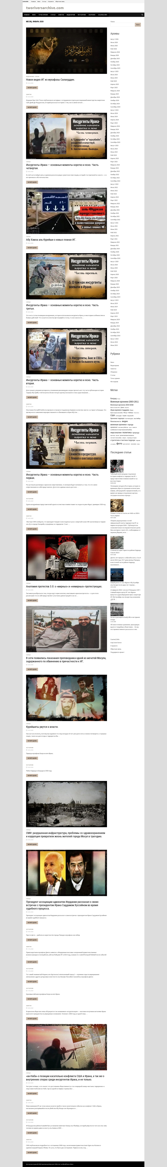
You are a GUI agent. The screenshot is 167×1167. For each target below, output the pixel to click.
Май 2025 (113, 81)
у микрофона (113, 444)
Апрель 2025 (114, 84)
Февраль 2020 (115, 281)
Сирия (124, 416)
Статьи (44, 1)
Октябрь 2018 (115, 332)
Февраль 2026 (115, 52)
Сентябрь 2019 (115, 297)
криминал (114, 427)
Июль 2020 (114, 265)
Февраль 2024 (115, 126)
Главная (33, 1)
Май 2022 (113, 194)
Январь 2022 (114, 207)
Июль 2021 (114, 226)
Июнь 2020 (114, 268)
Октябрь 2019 (115, 294)
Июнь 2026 (114, 46)
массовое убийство (123, 427)
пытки (117, 435)
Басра (118, 398)
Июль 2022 (114, 187)
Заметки (61, 15)
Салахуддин (119, 415)
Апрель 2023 (114, 158)
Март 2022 (114, 200)
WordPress (66, 1164)
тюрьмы (138, 440)
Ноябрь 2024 (114, 100)
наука (130, 427)
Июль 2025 (114, 75)
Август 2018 (114, 339)
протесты (112, 435)
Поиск (112, 22)
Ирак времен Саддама (119, 410)
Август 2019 (114, 300)
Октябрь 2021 (115, 216)
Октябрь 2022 (115, 178)
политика (127, 432)
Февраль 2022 (115, 203)
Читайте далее (32, 87)
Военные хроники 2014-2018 (121, 405)
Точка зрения (43, 15)
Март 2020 (114, 278)
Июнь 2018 (114, 345)
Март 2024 (114, 123)
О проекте (51, 1)
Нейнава (130, 412)
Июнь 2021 (114, 229)
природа (135, 433)
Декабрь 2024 (115, 97)
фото (119, 443)
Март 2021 (114, 239)
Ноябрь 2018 (114, 329)
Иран (131, 410)
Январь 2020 (114, 284)
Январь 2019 (114, 323)
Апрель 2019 (114, 313)
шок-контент (126, 444)
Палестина (136, 412)
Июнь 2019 (114, 307)
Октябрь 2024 (115, 104)
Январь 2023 (114, 168)
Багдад (113, 398)
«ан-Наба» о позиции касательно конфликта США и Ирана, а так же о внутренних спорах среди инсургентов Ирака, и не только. (65, 1077)
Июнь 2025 (114, 78)
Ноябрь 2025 (114, 62)
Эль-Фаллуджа (129, 418)
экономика (133, 444)
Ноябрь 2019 (114, 290)
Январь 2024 (114, 129)
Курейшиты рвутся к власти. (42, 726)
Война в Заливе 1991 (115, 407)
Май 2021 (113, 232)
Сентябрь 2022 (115, 181)
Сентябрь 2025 (115, 68)
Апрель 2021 (114, 236)
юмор (138, 444)
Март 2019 (114, 316)
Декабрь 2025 (115, 58)
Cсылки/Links (102, 15)
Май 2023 (113, 155)
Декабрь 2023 (115, 133)
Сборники (91, 15)
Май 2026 (113, 49)
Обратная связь (59, 1)
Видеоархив (71, 15)
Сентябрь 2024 (115, 107)
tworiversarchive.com (45, 7)
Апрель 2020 (114, 274)
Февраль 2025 (115, 91)
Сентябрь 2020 (115, 258)
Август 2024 (114, 110)
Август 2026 (114, 39)
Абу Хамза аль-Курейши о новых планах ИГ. (51, 239)
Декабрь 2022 (115, 171)
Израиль (127, 407)
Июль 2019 (114, 303)
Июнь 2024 (114, 116)
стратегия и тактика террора (122, 440)
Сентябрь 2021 (115, 220)
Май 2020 (113, 271)
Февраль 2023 (115, 165)
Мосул (125, 412)
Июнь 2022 (114, 191)
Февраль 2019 (115, 319)
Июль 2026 (114, 42)
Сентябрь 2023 (115, 142)
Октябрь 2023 (115, 139)
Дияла (122, 407)
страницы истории (131, 438)
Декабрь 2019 (115, 287)
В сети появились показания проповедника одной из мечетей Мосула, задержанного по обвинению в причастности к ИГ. (66, 659)
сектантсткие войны (116, 438)
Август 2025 (114, 71)
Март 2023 (114, 162)
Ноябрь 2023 (114, 136)
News (38, 1)
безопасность (115, 421)
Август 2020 (114, 261)
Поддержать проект (117, 652)
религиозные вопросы (127, 435)
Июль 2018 (114, 342)
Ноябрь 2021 (114, 213)
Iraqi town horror (116, 643)
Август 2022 (114, 184)
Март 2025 (114, 87)
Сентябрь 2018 (115, 336)
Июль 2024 (114, 113)
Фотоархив (82, 15)
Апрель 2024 (114, 120)
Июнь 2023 (114, 152)
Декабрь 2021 (115, 210)
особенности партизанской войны (121, 430)
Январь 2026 (114, 55)
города (130, 424)
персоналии (116, 432)
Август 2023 (114, 145)
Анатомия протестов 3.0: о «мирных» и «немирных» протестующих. (64, 586)
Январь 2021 (114, 245)
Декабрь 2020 (115, 249)
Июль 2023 (114, 149)
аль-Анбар (137, 418)
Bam (71, 1164)
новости (134, 427)
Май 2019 (113, 310)
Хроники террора (117, 418)
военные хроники (118, 424)
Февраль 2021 (115, 242)
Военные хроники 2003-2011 (124, 401)
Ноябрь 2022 (114, 174)
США (112, 415)
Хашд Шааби (130, 415)
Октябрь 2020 (115, 255)
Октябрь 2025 (115, 65)
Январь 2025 (114, 94)
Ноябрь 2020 (114, 252)
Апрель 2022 (114, 197)
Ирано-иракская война (116, 412)
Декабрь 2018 (115, 326)
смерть (124, 438)
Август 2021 (114, 223)
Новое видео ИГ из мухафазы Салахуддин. (50, 79)
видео (125, 421)
